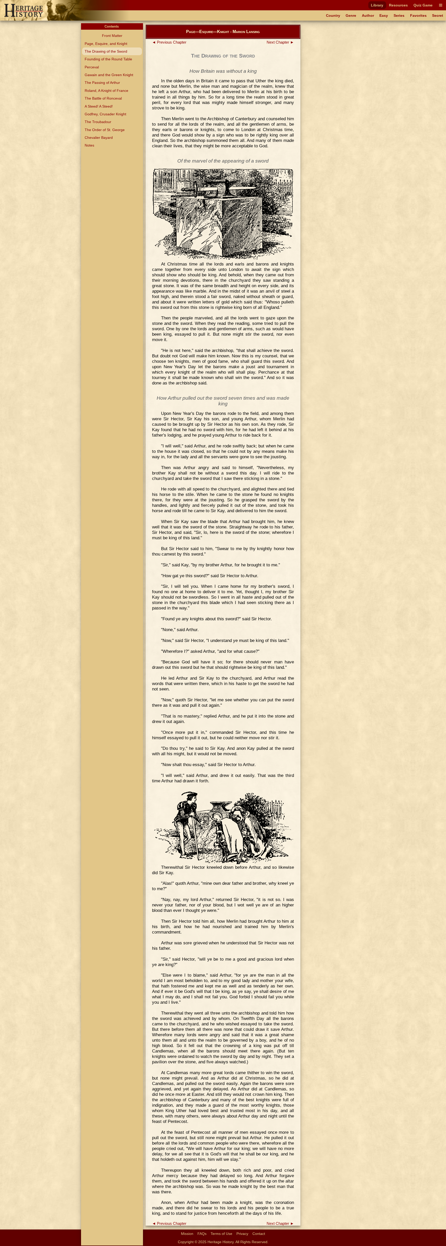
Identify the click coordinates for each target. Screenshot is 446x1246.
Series (399, 15)
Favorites (418, 15)
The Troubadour (98, 122)
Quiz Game (423, 5)
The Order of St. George (105, 130)
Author (368, 15)
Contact (258, 1234)
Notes (89, 145)
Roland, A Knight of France (106, 91)
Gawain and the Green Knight (109, 75)
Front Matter (112, 36)
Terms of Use (221, 1234)
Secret (437, 15)
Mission (187, 1234)
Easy (383, 15)
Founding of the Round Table (108, 59)
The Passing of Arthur (102, 83)
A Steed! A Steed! (99, 106)
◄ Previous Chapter (169, 42)
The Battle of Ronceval (103, 98)
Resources (398, 5)
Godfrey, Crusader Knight (105, 114)
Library (377, 5)
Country (333, 15)
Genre (351, 15)
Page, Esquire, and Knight (106, 44)
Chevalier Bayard (99, 137)
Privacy (242, 1234)
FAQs (201, 1234)
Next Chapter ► (280, 42)
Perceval (92, 67)
